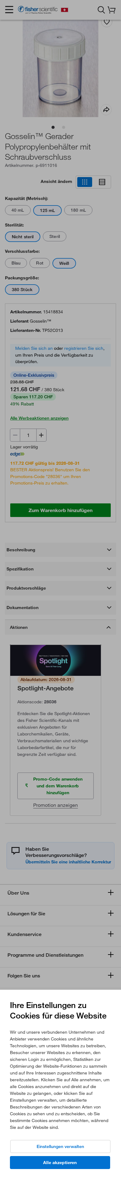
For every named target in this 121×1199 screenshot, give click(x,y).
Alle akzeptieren (60, 1162)
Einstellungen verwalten (60, 1146)
